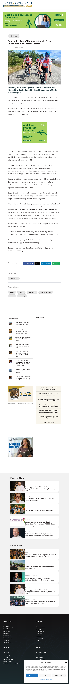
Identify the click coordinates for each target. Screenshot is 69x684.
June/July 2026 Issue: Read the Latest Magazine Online (23, 339)
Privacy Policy (49, 679)
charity (12, 292)
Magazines (39, 638)
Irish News (14, 36)
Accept (31, 675)
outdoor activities (46, 292)
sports (12, 296)
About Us (6, 652)
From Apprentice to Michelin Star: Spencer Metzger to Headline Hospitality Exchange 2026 (40, 489)
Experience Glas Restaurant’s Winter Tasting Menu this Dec (21, 331)
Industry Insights (31, 552)
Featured (28, 484)
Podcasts (39, 640)
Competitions (40, 631)
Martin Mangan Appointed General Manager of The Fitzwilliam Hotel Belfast (22, 378)
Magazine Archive (48, 422)
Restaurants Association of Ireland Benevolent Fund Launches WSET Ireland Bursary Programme (40, 524)
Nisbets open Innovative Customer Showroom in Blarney (22, 371)
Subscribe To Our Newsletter (11, 664)
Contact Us (6, 657)
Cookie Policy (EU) (8, 659)
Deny (45, 675)
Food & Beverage (8, 627)
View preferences (59, 675)
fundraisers (32, 292)
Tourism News (7, 638)
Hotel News (6, 631)
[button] (65, 662)
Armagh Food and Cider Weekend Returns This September (22, 324)
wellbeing (22, 296)
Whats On (6, 640)
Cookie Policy (42, 679)
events (21, 292)
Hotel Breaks (7, 629)
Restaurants (7, 636)
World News (7, 642)
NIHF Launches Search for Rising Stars (39, 510)
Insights (38, 636)
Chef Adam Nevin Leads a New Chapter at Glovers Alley (22, 346)
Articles (38, 629)
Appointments (40, 627)
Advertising (6, 655)
